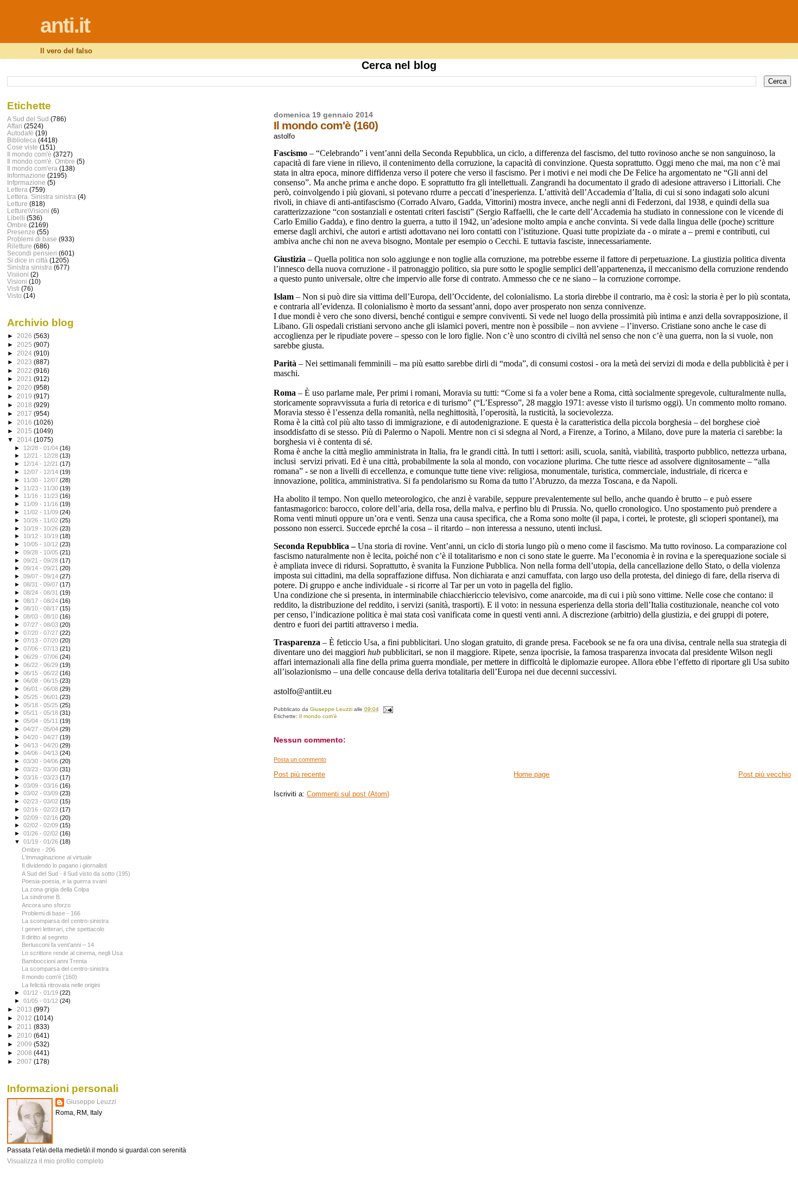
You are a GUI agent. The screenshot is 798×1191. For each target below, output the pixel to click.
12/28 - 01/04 (41, 448)
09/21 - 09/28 (41, 560)
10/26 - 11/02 (41, 520)
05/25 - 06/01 (41, 697)
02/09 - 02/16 (41, 817)
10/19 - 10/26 (41, 528)
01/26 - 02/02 (41, 833)
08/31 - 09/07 (41, 584)
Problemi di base (32, 238)
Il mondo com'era (32, 168)
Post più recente (299, 774)
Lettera (17, 189)
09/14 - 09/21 (41, 568)
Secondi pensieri (32, 253)
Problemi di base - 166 (51, 913)
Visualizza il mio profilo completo (55, 1161)
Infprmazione (26, 182)
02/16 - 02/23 (41, 809)
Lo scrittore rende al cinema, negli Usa (72, 953)
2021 (25, 378)
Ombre (17, 224)
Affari (14, 125)
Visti (13, 288)
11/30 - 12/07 (41, 480)
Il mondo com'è (318, 716)
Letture (17, 203)
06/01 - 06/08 (41, 688)
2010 (25, 1035)
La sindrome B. (41, 897)
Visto (14, 295)
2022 (25, 370)
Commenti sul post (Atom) (348, 794)
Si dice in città (27, 260)
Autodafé (20, 132)
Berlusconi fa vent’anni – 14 (58, 944)
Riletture (19, 246)
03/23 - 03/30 (41, 769)
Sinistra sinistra (29, 267)
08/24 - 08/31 (41, 592)
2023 (25, 361)
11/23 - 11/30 (41, 488)
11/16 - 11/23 (41, 495)
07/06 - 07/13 (41, 648)
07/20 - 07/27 (41, 632)
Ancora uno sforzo (46, 905)
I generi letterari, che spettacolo (63, 929)
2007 (25, 1061)
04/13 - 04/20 (41, 745)
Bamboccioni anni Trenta (54, 961)
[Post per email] (388, 709)
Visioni (17, 281)
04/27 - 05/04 (41, 729)
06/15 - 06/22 (41, 673)
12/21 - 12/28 (41, 455)
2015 (25, 430)
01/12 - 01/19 (41, 992)
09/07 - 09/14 (41, 576)
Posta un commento (300, 759)
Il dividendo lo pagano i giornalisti (64, 865)
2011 (25, 1026)
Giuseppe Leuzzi (91, 1102)
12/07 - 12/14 (41, 472)
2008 (25, 1052)
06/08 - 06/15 (41, 680)
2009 (25, 1043)
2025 (25, 344)
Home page (531, 774)
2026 (25, 335)
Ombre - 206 (38, 849)
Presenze (21, 231)
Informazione (26, 175)
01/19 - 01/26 (41, 841)
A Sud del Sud (28, 118)
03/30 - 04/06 (41, 761)
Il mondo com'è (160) (49, 977)
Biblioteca (21, 140)
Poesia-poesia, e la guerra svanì (64, 881)
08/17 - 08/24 (41, 600)
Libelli (16, 217)
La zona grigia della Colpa (55, 889)
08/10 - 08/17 (41, 608)
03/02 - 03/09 (41, 793)
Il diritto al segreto (45, 937)
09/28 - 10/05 (41, 552)
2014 (25, 439)
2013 (25, 1009)
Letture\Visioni (28, 210)
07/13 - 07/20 (41, 640)
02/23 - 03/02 (41, 801)
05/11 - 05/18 (41, 712)
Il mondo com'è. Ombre (41, 161)
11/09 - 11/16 (41, 504)
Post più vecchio (764, 774)
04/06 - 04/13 (41, 753)
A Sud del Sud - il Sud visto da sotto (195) (76, 873)
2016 (25, 422)
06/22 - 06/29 (41, 665)
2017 (25, 413)
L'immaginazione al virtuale (57, 857)
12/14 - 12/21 (41, 463)
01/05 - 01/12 (41, 1000)
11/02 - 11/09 (41, 512)
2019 (25, 396)
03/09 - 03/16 (41, 785)
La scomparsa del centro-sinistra (65, 921)
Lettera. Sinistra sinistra (41, 196)
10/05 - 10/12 (41, 544)
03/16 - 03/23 (41, 777)
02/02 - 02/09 (41, 825)
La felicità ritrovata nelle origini (61, 985)
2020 (25, 387)
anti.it (65, 25)
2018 (25, 404)
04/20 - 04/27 (41, 737)
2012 (25, 1017)
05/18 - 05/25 (41, 705)
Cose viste (22, 147)
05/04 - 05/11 (41, 721)
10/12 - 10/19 (41, 536)
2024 (25, 353)
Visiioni (18, 274)
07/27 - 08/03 (41, 624)
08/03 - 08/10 (41, 616)
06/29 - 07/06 (41, 656)
